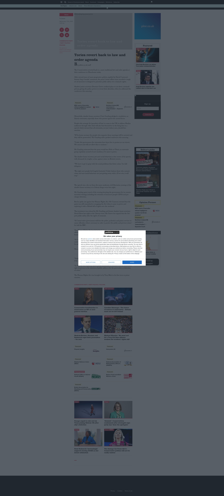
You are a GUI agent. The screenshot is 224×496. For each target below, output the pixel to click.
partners (90, 238)
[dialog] (112, 248)
